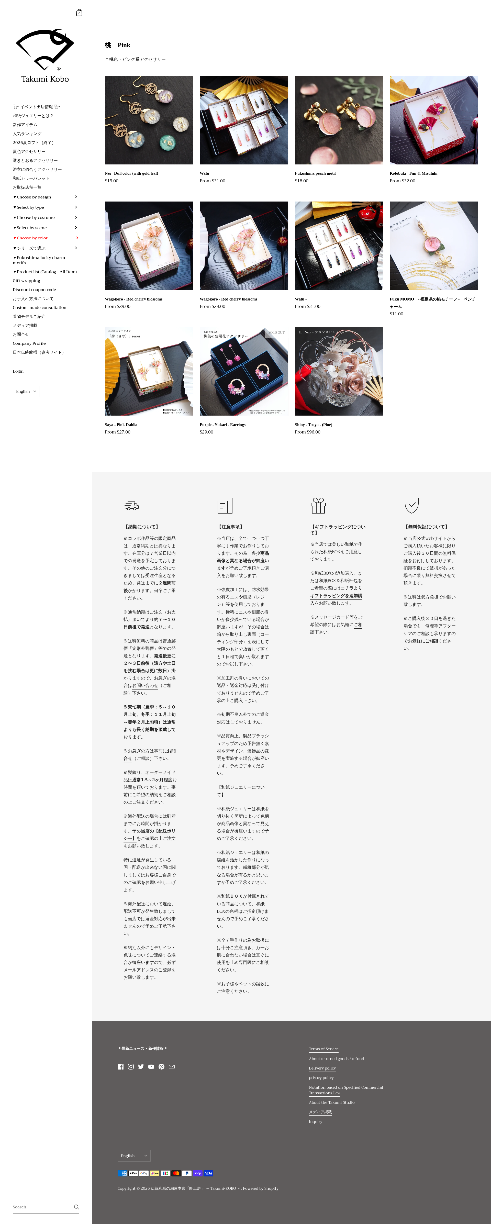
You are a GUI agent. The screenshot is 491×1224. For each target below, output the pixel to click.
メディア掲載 (320, 1112)
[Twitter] (141, 1067)
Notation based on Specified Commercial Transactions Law (346, 1090)
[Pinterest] (161, 1067)
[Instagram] (131, 1067)
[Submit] (76, 1207)
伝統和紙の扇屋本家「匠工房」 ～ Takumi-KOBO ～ (196, 1188)
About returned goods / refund (336, 1058)
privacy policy (321, 1077)
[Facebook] (120, 1067)
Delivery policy (322, 1068)
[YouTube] (151, 1067)
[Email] (171, 1067)
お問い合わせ (145, 685)
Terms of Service (324, 1049)
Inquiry (315, 1121)
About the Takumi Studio (332, 1102)
